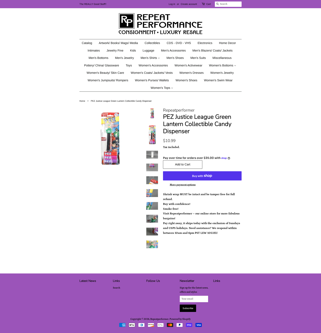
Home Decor (227, 43)
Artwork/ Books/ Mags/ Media (118, 43)
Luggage (148, 50)
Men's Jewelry (124, 58)
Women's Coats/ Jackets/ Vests (152, 72)
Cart (208, 4)
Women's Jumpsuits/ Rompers (108, 80)
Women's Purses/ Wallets (152, 80)
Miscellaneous (222, 58)
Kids (133, 50)
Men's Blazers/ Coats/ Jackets (212, 50)
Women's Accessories (153, 65)
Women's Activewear (188, 65)
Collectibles (152, 43)
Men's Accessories (173, 50)
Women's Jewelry (222, 72)
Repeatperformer (159, 319)
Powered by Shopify (180, 319)
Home (82, 101)
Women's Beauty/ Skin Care (105, 72)
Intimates (94, 50)
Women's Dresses (191, 72)
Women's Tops (161, 87)
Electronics (205, 43)
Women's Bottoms (221, 65)
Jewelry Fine (114, 50)
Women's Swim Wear (218, 80)
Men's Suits (198, 58)
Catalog (87, 43)
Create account (189, 4)
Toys (129, 65)
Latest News (87, 281)
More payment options (183, 184)
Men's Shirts (149, 58)
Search (116, 288)
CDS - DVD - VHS (179, 43)
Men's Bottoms (98, 58)
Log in (172, 4)
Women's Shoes (186, 80)
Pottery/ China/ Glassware (101, 65)
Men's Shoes (175, 58)
